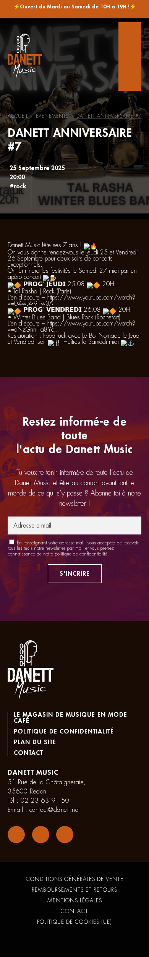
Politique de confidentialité (64, 732)
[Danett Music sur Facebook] (16, 834)
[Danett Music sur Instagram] (40, 834)
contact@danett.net (54, 810)
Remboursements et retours (74, 889)
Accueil (18, 116)
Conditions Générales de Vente (74, 879)
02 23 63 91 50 (45, 801)
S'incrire (75, 574)
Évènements (52, 116)
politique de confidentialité (81, 554)
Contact (28, 753)
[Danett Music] (25, 56)
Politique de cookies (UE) (74, 922)
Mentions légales (74, 900)
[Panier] (129, 56)
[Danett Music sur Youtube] (64, 834)
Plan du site (35, 742)
